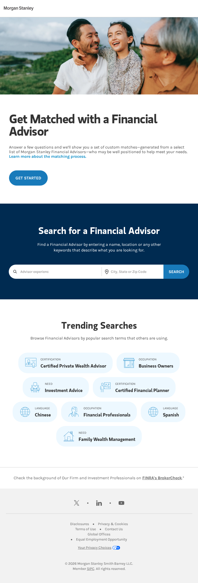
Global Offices (99, 534)
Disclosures (79, 524)
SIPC (90, 569)
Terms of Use (85, 529)
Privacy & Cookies (113, 524)
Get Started (28, 178)
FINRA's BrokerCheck (162, 477)
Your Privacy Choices (94, 547)
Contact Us (114, 529)
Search (176, 271)
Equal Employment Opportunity (101, 539)
